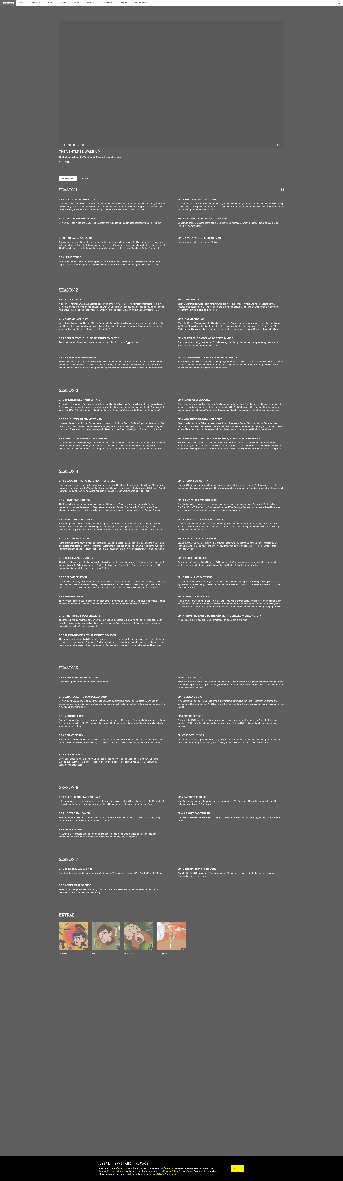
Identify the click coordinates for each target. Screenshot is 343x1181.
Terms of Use (171, 1168)
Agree (237, 1168)
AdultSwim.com (119, 1168)
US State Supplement (166, 1174)
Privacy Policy (170, 1171)
